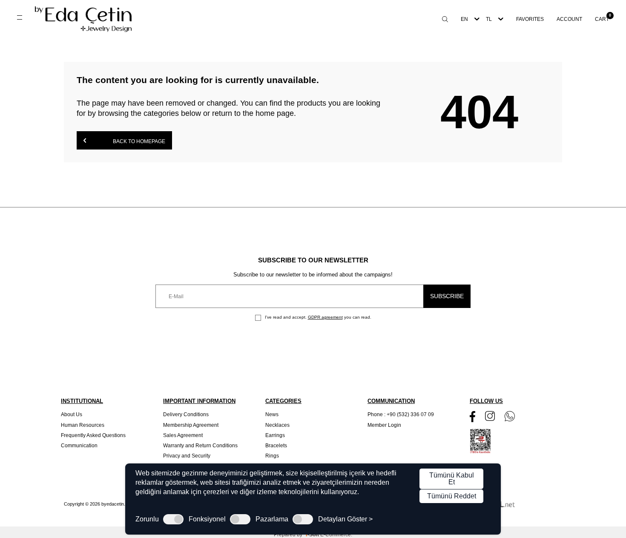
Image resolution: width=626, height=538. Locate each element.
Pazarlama (272, 519)
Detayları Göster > (345, 519)
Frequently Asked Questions (93, 435)
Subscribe (447, 296)
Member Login (384, 425)
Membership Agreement (190, 425)
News (272, 414)
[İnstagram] (490, 416)
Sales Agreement (183, 435)
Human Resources (82, 425)
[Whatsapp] (510, 416)
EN (464, 19)
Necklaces (277, 425)
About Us (71, 414)
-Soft (312, 535)
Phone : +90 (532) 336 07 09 (401, 414)
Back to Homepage (138, 141)
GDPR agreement (325, 317)
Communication (79, 446)
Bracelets (276, 446)
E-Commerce (335, 535)
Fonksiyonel (207, 519)
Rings (272, 456)
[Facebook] (472, 416)
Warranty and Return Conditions (200, 446)
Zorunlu (147, 519)
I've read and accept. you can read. (317, 317)
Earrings (275, 435)
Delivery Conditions (186, 414)
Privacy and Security (186, 456)
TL (489, 19)
